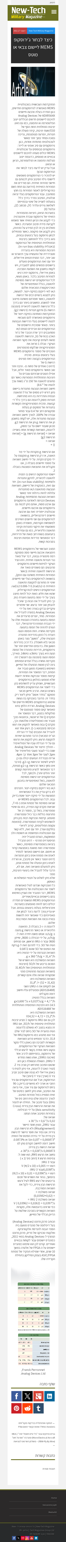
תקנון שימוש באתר (49, 1505)
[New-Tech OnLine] (33, 13)
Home (54, 1498)
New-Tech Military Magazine (41, 30)
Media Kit (53, 1512)
